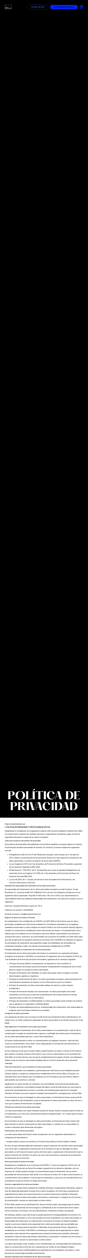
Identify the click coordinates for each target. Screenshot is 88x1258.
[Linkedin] (81, 7)
